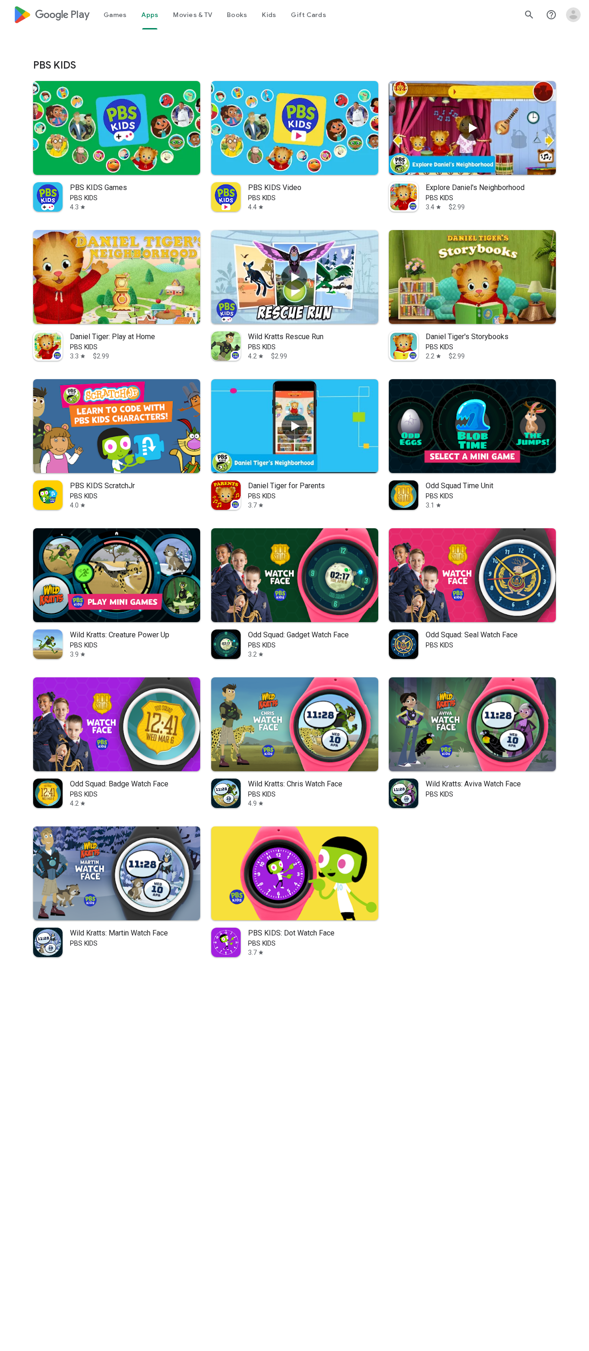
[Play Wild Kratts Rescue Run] (294, 277)
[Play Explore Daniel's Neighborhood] (472, 127)
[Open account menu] (573, 15)
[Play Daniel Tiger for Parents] (294, 426)
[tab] (115, 14)
